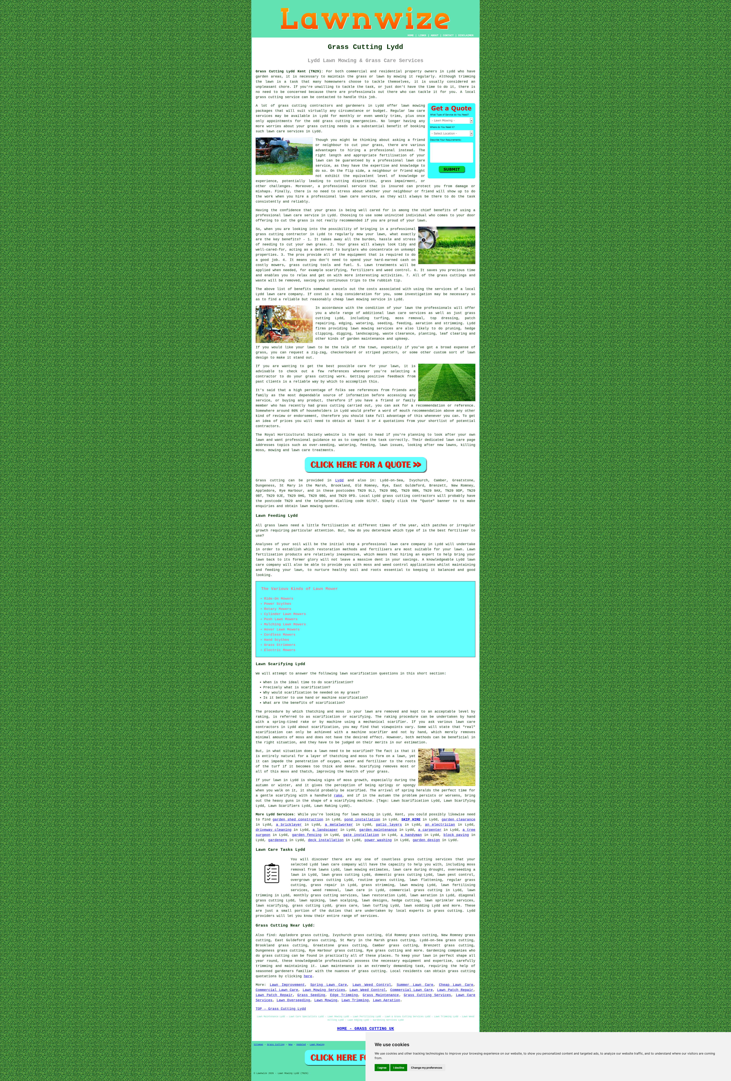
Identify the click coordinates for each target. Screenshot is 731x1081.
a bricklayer (289, 825)
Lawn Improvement (287, 985)
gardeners (277, 840)
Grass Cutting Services (427, 995)
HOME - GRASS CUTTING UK (365, 1028)
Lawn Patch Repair (455, 990)
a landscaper (325, 830)
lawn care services (406, 313)
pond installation (362, 819)
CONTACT (448, 35)
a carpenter (429, 830)
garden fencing (307, 835)
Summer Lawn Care (415, 985)
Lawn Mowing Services (324, 990)
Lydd (339, 480)
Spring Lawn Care (328, 985)
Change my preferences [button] (426, 1067)
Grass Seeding (311, 995)
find (271, 935)
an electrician (440, 825)
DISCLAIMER (465, 35)
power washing (378, 840)
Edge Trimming (344, 995)
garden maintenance (378, 830)
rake (338, 795)
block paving (456, 835)
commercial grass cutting (415, 890)
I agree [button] (382, 1067)
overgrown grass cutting (316, 880)
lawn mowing (413, 106)
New (290, 1044)
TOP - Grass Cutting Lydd (281, 1009)
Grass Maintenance (381, 995)
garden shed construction (298, 819)
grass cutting (269, 97)
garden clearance (458, 819)
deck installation (326, 840)
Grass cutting (270, 480)
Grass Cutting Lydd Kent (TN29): (289, 71)
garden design (426, 840)
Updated (301, 1044)
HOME (411, 35)
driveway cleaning (273, 830)
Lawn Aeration (386, 1000)
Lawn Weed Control (372, 985)
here (308, 976)
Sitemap (258, 1044)
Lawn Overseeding (293, 1000)
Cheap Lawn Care (456, 985)
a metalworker (339, 825)
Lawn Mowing (325, 1000)
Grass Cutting (275, 1044)
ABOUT (434, 35)
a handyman (411, 835)
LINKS (422, 35)
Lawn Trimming (355, 1000)
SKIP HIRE (411, 819)
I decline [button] (398, 1067)
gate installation (361, 835)
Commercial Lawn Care (277, 990)
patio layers (389, 825)
